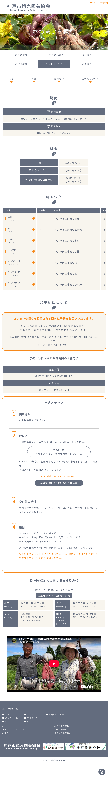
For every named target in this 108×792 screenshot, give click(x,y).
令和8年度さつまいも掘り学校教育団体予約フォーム (58, 451)
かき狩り (87, 64)
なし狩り (87, 55)
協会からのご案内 (63, 733)
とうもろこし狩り (54, 55)
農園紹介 (59, 78)
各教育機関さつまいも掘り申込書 (58, 483)
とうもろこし (11, 718)
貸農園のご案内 (56, 714)
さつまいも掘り (54, 64)
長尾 (11, 240)
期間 (11, 78)
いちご (8, 714)
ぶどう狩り (21, 64)
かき (29, 721)
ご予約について (90, 78)
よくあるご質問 (61, 726)
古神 (13, 251)
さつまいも (32, 718)
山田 (11, 218)
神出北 (14, 273)
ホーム (5, 726)
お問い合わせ (60, 729)
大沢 (13, 229)
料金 (34, 78)
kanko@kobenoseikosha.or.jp (59, 475)
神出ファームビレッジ (13, 729)
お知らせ (6, 733)
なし (7, 721)
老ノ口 (14, 262)
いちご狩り (21, 55)
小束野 (14, 284)
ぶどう (30, 714)
